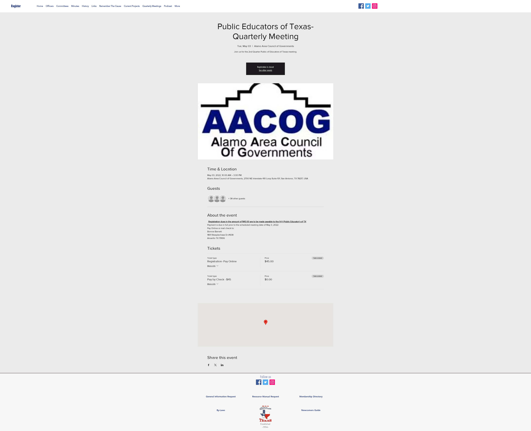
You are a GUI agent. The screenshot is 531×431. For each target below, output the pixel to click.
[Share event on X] (215, 365)
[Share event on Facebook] (208, 365)
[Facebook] (361, 6)
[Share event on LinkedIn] (222, 365)
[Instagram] (374, 6)
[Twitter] (368, 6)
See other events (265, 70)
